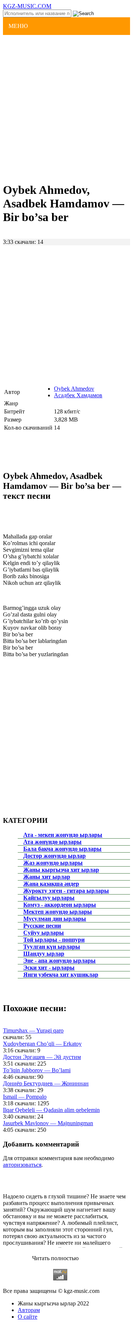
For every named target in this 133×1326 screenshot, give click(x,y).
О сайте (27, 1316)
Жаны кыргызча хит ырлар (61, 870)
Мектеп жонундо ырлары (57, 912)
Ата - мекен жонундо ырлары (62, 835)
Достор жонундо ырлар (54, 856)
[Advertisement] (66, 108)
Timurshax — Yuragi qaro (33, 1030)
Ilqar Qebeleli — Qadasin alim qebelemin (51, 1110)
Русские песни (42, 925)
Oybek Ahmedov (74, 388)
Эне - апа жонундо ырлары (59, 960)
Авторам (29, 1310)
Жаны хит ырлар (46, 877)
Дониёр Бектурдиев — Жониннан (46, 1083)
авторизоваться (22, 1165)
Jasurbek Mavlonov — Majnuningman (48, 1123)
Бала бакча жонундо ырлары (62, 849)
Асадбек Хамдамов (78, 395)
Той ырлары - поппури (54, 939)
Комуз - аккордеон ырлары (59, 905)
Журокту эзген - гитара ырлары (66, 891)
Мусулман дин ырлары (54, 919)
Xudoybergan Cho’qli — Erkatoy (42, 1044)
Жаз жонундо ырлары (53, 863)
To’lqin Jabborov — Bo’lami (37, 1070)
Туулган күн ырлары (51, 946)
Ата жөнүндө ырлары (52, 842)
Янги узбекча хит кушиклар (60, 974)
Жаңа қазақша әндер (51, 884)
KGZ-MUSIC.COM (27, 6)
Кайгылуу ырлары (49, 898)
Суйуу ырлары (43, 932)
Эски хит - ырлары (49, 967)
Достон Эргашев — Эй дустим (42, 1057)
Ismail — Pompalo (25, 1097)
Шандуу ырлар (43, 953)
